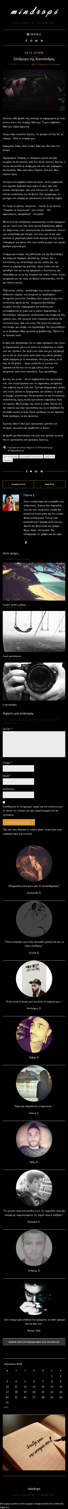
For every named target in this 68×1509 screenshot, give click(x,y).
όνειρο (49, 456)
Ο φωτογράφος (10, 704)
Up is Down (34, 53)
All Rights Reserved (16, 450)
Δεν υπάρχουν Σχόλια (46, 64)
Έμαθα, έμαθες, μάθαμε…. (16, 604)
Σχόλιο (7, 728)
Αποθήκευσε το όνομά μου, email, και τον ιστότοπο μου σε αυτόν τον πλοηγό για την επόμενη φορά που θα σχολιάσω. (33, 810)
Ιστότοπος (8, 789)
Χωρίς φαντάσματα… (13, 656)
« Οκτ (5, 1407)
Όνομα (7, 762)
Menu (35, 34)
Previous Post (18, 484)
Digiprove (4, 1507)
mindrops (34, 1489)
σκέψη (8, 460)
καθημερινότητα (31, 456)
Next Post (49, 484)
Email (7, 775)
